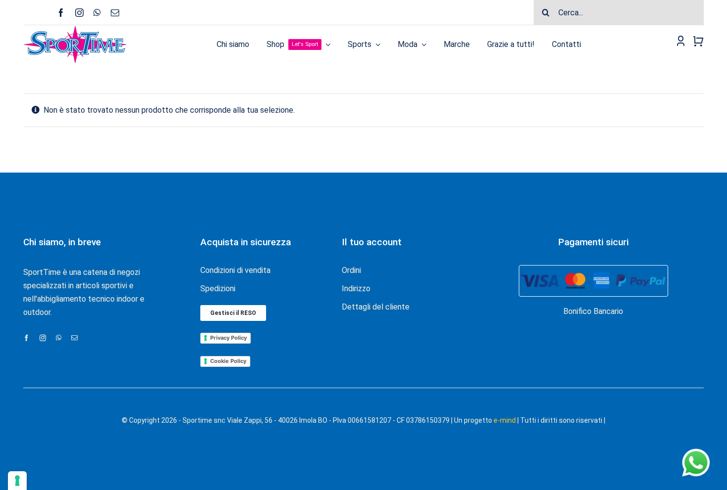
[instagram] (79, 12)
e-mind (505, 420)
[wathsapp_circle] (695, 449)
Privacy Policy (228, 337)
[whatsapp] (97, 12)
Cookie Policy (228, 360)
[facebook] (61, 12)
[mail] (115, 12)
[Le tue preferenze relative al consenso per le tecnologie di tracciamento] (17, 480)
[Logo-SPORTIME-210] (75, 29)
